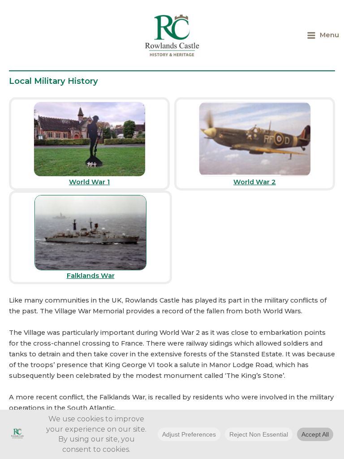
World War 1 (89, 182)
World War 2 (254, 182)
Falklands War (91, 276)
